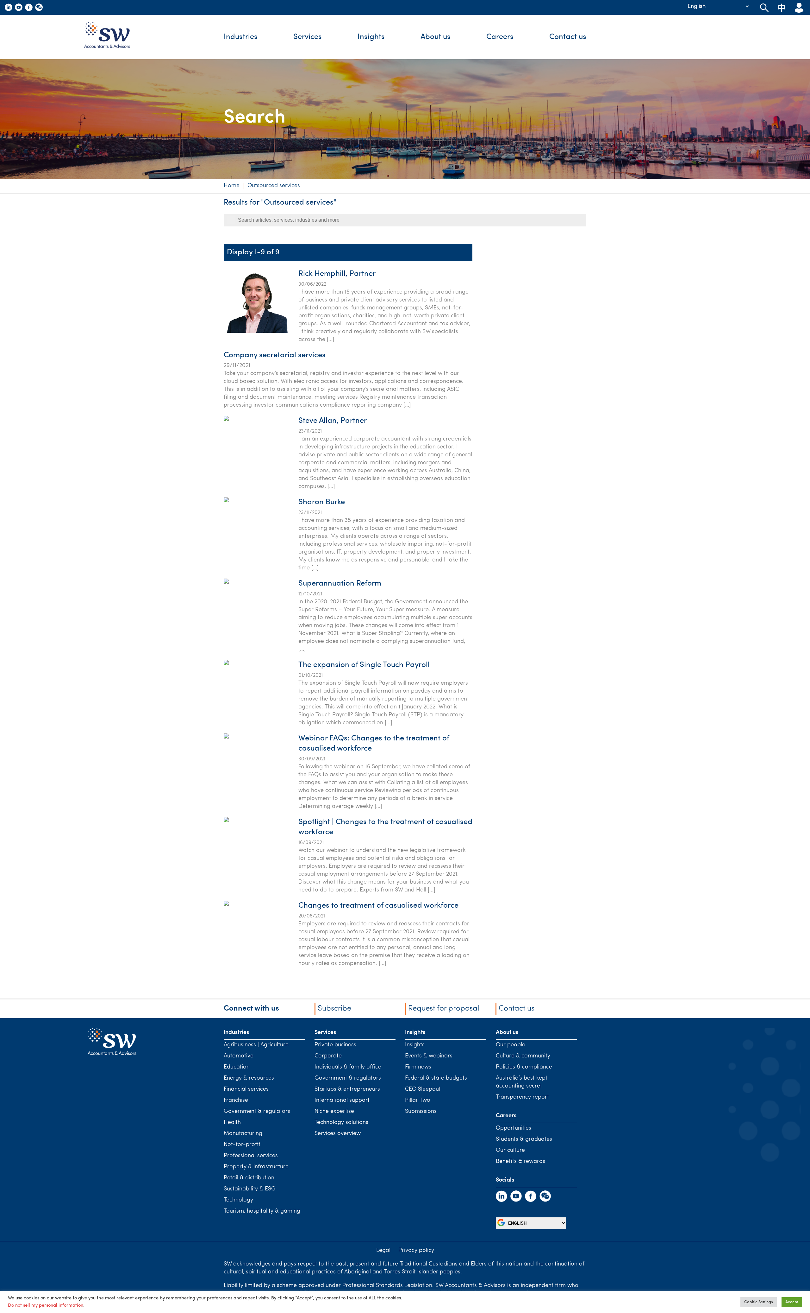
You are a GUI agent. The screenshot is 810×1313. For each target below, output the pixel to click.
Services (307, 37)
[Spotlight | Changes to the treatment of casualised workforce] (226, 852)
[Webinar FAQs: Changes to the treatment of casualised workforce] (226, 768)
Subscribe (334, 1008)
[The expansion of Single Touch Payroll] (226, 695)
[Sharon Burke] (226, 532)
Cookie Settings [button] (758, 1302)
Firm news (418, 1067)
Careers (500, 37)
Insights (371, 37)
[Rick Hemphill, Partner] (256, 331)
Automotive (238, 1056)
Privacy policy (416, 1250)
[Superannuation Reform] (226, 613)
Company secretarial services (275, 355)
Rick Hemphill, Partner (337, 274)
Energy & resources (249, 1078)
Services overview (338, 1134)
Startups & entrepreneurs (347, 1089)
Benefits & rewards (520, 1161)
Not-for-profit (242, 1145)
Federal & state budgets (436, 1078)
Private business (335, 1045)
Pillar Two (417, 1100)
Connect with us (251, 1008)
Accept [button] (791, 1302)
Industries (241, 37)
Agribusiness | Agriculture (256, 1045)
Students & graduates (524, 1139)
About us (436, 37)
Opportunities (513, 1128)
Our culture (510, 1150)
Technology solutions (341, 1123)
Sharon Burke (321, 502)
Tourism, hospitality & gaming (262, 1211)
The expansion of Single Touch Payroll (364, 665)
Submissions (421, 1111)
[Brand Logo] (112, 37)
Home (232, 186)
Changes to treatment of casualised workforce (378, 906)
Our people (510, 1045)
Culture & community (523, 1056)
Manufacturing (243, 1134)
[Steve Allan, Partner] (226, 451)
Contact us (567, 37)
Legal (383, 1250)
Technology (238, 1200)
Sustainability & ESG (250, 1189)
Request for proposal (443, 1008)
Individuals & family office (348, 1067)
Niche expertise (334, 1111)
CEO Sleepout (423, 1089)
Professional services (251, 1156)
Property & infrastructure (256, 1167)
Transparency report (522, 1097)
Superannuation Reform (339, 583)
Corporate (328, 1056)
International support (342, 1100)
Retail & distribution (249, 1178)
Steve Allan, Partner (332, 421)
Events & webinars (428, 1056)
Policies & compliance (524, 1067)
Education (237, 1067)
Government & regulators (257, 1111)
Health (232, 1123)
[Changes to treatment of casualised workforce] (226, 935)
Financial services (246, 1089)
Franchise (236, 1100)
